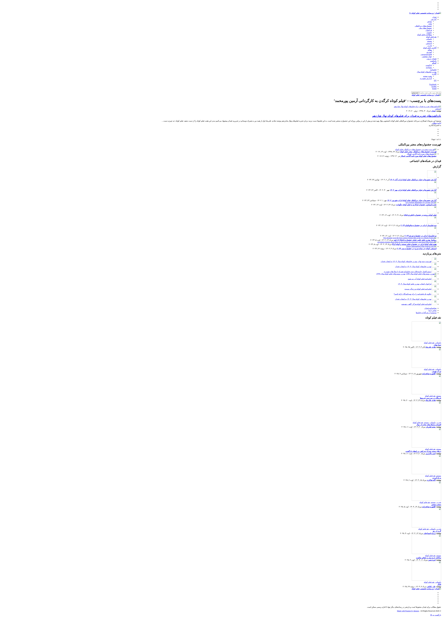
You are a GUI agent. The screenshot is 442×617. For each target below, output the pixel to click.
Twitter (433, 86)
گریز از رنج (437, 531)
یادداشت (433, 61)
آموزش (429, 52)
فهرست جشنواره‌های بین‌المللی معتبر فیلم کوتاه (418, 152)
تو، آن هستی (436, 371)
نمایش (429, 21)
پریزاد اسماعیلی (429, 533)
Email (434, 89)
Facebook (432, 84)
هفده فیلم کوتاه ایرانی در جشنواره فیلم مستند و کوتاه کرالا (414, 244)
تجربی (429, 46)
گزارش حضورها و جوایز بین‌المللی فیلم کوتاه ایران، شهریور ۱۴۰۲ (411, 200)
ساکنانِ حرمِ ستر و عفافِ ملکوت (428, 558)
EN (435, 80)
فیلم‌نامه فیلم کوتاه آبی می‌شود (419, 279)
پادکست (429, 65)
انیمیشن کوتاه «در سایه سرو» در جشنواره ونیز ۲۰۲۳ (416, 249)
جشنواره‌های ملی (425, 28)
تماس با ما (432, 310)
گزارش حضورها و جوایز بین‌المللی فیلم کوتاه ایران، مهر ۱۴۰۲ (413, 190)
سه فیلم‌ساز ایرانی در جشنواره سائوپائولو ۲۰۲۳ (418, 225)
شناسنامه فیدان (430, 308)
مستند (429, 41)
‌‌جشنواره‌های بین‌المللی (423, 26)
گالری (434, 74)
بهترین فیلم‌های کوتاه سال (426, 72)
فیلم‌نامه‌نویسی (426, 54)
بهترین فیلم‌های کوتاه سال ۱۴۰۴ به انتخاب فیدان (413, 266)
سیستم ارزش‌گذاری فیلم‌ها (426, 313)
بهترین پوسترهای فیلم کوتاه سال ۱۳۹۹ (390, 274)
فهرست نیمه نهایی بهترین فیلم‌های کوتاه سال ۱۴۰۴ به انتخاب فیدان (406, 261)
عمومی (429, 32)
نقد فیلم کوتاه (431, 37)
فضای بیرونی (431, 59)
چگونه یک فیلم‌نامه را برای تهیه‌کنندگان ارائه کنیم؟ (412, 294)
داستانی (429, 39)
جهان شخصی (427, 56)
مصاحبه (429, 67)
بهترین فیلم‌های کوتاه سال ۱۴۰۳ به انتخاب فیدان (413, 299)
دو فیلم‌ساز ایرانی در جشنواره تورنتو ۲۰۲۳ (420, 236)
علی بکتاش (431, 587)
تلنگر (439, 584)
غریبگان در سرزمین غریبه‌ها (430, 398)
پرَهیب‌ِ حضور (436, 504)
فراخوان (429, 30)
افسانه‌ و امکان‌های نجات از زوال (428, 425)
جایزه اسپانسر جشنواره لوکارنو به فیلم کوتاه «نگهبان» (416, 205)
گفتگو (434, 63)
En (410, 13)
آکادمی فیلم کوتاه (429, 48)
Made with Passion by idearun (408, 611)
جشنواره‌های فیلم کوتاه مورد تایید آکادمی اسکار (418, 156)
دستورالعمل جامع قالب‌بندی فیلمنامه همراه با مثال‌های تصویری (407, 272)
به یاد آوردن (436, 478)
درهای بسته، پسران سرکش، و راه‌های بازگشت (423, 451)
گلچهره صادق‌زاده (429, 374)
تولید (430, 24)
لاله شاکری (431, 480)
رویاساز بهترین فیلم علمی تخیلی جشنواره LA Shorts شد (415, 240)
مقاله (430, 50)
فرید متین (432, 560)
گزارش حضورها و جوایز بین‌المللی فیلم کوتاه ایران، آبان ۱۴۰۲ (413, 180)
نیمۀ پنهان (437, 345)
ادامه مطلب (436, 123)
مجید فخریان (431, 427)
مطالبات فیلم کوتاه (424, 35)
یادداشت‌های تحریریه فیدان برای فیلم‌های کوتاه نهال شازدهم (406, 115)
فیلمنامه (433, 70)
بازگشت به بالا (435, 615)
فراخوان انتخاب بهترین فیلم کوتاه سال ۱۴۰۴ (414, 284)
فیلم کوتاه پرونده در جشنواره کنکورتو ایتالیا (420, 215)
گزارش (433, 19)
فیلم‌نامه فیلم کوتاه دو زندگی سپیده (418, 289)
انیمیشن (429, 43)
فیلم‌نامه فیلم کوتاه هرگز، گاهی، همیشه (416, 304)
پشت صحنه (427, 76)
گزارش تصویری (426, 78)
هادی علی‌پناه (431, 347)
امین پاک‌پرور (431, 453)
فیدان (434, 17)
